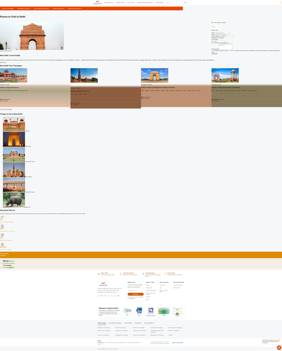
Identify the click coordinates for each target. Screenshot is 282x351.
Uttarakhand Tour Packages (175, 327)
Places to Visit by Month (164, 291)
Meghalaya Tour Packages (157, 335)
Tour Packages (159, 2)
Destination (215, 37)
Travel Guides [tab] (128, 323)
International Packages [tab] (115, 323)
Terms (141, 297)
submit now (214, 53)
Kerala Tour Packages (120, 327)
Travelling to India (108, 2)
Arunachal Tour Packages (104, 330)
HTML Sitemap (176, 287)
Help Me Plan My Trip (6, 51)
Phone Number (216, 36)
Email (213, 34)
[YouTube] (118, 296)
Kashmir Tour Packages (138, 327)
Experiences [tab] (138, 323)
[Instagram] (105, 296)
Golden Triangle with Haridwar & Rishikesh (226, 87)
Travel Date (215, 39)
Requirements (215, 49)
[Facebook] (108, 296)
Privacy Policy (224, 50)
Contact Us (162, 285)
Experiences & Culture (74, 8)
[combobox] (172, 2)
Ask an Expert (4, 101)
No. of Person (216, 42)
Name (214, 33)
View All (170, 335)
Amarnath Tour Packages (121, 330)
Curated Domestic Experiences (145, 2)
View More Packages (6, 109)
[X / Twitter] (112, 296)
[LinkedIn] (115, 296)
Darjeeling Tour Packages (121, 335)
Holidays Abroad (120, 2)
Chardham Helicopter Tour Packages (157, 331)
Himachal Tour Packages (157, 327)
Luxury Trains (131, 2)
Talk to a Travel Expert (177, 342)
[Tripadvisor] (102, 296)
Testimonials (149, 287)
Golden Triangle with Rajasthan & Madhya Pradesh (158, 87)
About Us (148, 285)
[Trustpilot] (99, 296)
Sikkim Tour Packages (174, 330)
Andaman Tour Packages (139, 335)
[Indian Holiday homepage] (103, 284)
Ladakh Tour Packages (103, 335)
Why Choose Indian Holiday (150, 293)
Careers (148, 296)
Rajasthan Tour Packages (104, 327)
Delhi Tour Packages (8, 8)
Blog (147, 299)
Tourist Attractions (58, 8)
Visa (161, 287)
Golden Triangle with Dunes (9, 87)
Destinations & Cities (23, 8)
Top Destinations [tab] (149, 323)
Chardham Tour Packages (139, 330)
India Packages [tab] (102, 323)
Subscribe (135, 294)
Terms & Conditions (177, 285)
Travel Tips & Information (41, 8)
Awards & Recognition (151, 290)
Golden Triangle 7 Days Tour (79, 91)
